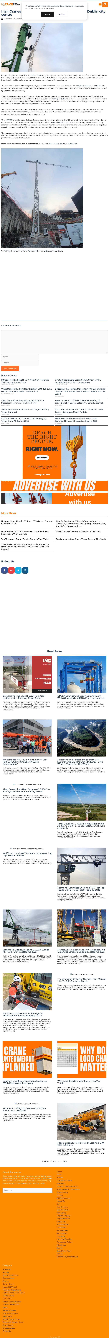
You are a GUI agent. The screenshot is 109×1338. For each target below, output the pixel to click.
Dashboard (61, 1227)
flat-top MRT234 (59, 99)
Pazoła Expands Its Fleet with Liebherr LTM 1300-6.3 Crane (80, 1144)
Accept (47, 14)
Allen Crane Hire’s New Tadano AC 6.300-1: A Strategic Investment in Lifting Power (22, 401)
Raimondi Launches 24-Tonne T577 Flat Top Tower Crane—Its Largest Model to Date (79, 410)
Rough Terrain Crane (11, 1319)
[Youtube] (11, 570)
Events (6, 1281)
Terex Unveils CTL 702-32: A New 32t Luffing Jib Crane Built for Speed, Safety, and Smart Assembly (79, 401)
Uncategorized (9, 1328)
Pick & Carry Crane (10, 1313)
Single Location (63, 1219)
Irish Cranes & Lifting (33, 75)
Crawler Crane (8, 1278)
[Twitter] (18, 570)
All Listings (61, 1245)
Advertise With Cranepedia (68, 1189)
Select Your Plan (63, 1251)
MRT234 (73, 144)
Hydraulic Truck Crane (12, 1290)
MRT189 (87, 86)
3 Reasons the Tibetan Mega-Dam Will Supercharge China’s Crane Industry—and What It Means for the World (80, 391)
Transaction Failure (65, 1242)
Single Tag (61, 1222)
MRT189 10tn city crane (63, 123)
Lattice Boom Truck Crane (14, 1293)
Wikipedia (61, 1183)
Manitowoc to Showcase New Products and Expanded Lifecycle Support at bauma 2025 (76, 419)
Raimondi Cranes (44, 251)
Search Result (62, 1210)
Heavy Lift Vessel (10, 1287)
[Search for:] (27, 1190)
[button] (100, 4)
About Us (61, 1201)
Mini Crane (7, 1299)
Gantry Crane (8, 1284)
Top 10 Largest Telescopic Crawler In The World (78, 531)
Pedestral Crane (9, 1310)
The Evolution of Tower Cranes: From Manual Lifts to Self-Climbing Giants (81, 980)
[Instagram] (25, 570)
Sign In (60, 1248)
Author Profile (62, 1224)
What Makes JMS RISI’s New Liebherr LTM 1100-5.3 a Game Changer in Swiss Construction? (26, 390)
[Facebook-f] (4, 570)
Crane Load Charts (64, 1180)
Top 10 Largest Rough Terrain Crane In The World (24, 539)
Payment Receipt (64, 1239)
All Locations (62, 1233)
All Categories (62, 1230)
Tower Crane (57, 251)
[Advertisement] (54, 287)
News (59, 1175)
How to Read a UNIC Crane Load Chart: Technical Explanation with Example (25, 532)
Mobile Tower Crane (11, 1305)
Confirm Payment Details (67, 1257)
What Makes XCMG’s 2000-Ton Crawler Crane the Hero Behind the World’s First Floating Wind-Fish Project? (25, 547)
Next (65, 1161)
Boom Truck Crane (10, 1275)
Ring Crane (7, 1316)
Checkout (61, 1236)
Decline (61, 14)
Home (59, 1172)
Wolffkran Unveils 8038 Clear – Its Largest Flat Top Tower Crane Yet (27, 854)
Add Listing (61, 1213)
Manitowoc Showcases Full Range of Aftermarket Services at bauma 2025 (23, 1014)
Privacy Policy (48, 8)
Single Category (63, 1216)
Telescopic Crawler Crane (13, 1322)
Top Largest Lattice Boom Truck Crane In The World (81, 539)
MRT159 (80, 86)
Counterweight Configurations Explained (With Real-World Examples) (25, 1082)
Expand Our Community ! (67, 1186)
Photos (60, 1195)
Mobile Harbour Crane (12, 1302)
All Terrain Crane (63, 1198)
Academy (7, 1269)
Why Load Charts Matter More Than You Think (78, 1082)
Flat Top (7, 251)
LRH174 (98, 86)
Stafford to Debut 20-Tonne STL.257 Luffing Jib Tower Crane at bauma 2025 (23, 419)
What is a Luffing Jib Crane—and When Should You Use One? (24, 1109)
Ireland (14, 251)
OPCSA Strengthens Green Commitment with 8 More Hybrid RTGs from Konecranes (78, 381)
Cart (58, 1204)
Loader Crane (8, 1296)
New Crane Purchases (27, 251)
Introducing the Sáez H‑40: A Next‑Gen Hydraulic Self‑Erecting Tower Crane (25, 381)
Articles (60, 1178)
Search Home (62, 1207)
